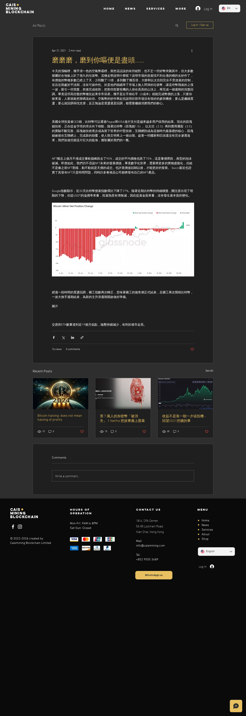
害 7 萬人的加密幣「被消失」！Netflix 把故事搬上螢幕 (122, 418)
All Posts (39, 25)
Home (205, 521)
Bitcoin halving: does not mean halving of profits (59, 418)
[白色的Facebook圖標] (13, 526)
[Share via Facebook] (54, 337)
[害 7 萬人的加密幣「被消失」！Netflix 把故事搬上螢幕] (123, 393)
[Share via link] (82, 337)
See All (209, 371)
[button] (177, 25)
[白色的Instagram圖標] (20, 526)
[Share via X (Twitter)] (63, 337)
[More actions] (191, 50)
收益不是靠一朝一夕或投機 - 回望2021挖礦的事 (184, 418)
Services (207, 530)
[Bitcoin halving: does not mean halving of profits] (60, 393)
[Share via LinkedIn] (72, 337)
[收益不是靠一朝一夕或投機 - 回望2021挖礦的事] (185, 393)
